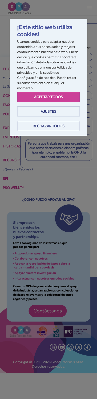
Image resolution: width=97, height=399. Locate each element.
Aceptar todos (48, 97)
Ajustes (48, 111)
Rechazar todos (49, 126)
